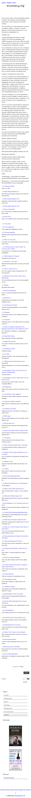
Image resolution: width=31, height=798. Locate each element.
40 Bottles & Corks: (8, 461)
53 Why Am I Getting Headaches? (11, 557)
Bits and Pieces (9, 712)
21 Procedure (6, 319)
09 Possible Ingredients (9, 232)
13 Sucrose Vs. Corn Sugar (10, 261)
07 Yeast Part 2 (7, 223)
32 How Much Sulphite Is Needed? (11, 401)
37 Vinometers (7, 437)
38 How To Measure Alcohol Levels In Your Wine (15, 445)
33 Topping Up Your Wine (9, 408)
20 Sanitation (6, 312)
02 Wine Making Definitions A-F (11, 191)
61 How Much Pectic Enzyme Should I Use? (14, 617)
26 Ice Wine (6, 354)
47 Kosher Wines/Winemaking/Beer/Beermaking (15, 512)
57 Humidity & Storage (9, 586)
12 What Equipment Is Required (11, 256)
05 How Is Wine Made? (9, 209)
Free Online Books (9, 778)
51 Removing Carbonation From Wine (12, 541)
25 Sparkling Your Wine (9, 348)
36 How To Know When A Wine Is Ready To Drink (15, 430)
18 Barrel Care (6, 297)
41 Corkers (6, 468)
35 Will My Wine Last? (8, 423)
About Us (22, 790)
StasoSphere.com (19, 795)
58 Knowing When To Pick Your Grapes (13, 594)
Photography (8, 708)
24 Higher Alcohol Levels (9, 341)
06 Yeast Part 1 (7, 216)
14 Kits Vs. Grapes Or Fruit (10, 268)
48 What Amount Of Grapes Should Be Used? (14, 519)
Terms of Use (15, 790)
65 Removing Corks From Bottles (11, 646)
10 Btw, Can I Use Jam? (9, 239)
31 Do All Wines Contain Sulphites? (12, 394)
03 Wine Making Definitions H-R (11, 199)
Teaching (6, 705)
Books (6, 702)
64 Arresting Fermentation (9, 639)
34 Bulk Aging (6, 416)
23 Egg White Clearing (8, 336)
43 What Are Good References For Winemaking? (15, 483)
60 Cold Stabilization (8, 610)
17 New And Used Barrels (9, 290)
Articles (6, 695)
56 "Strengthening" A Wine (9, 579)
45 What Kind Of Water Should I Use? (12, 496)
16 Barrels (5, 285)
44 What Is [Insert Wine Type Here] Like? (13, 488)
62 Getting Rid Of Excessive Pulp (11, 625)
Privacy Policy (5, 790)
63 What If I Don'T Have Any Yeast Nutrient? (14, 632)
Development (8, 698)
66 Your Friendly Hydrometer (10, 654)
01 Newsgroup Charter (8, 186)
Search (28, 790)
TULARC (6, 715)
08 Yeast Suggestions (8, 227)
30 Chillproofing (7, 387)
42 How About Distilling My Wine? (11, 476)
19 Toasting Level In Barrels (10, 305)
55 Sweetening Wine (8, 574)
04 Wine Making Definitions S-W (11, 206)
